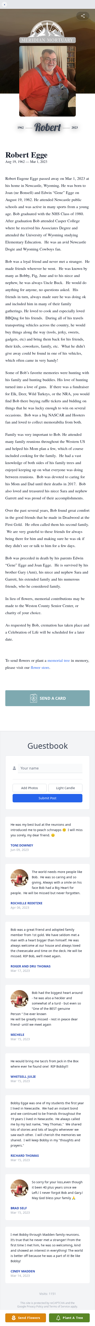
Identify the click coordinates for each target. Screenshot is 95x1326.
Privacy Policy (35, 1306)
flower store (40, 667)
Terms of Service (59, 1306)
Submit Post (47, 798)
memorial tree (59, 660)
